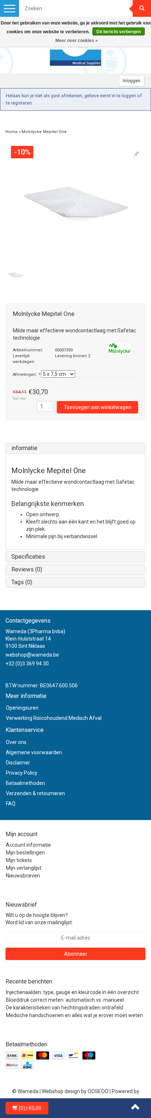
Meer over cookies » (76, 40)
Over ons (16, 742)
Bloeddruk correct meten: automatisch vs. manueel (65, 1000)
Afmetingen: (26, 374)
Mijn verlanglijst (23, 868)
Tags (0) (21, 582)
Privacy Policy (21, 773)
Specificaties (28, 556)
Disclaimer (18, 763)
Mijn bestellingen (25, 853)
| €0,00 (30, 1108)
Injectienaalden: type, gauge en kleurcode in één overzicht (72, 992)
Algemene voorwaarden (34, 752)
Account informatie (28, 845)
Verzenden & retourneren (35, 793)
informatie (24, 448)
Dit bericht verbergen (118, 31)
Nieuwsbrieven (23, 876)
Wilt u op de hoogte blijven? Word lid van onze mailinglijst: (39, 918)
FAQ (10, 804)
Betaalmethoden (25, 783)
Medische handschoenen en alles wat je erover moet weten (74, 1015)
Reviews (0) (26, 569)
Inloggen (131, 80)
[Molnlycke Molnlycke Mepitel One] (75, 202)
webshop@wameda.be (32, 655)
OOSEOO (98, 1091)
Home (11, 131)
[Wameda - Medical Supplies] (75, 51)
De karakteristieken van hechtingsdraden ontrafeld (64, 1008)
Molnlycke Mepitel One (44, 131)
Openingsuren (22, 708)
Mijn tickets (19, 860)
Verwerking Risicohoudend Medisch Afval (54, 718)
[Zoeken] (142, 8)
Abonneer (75, 954)
